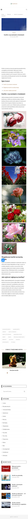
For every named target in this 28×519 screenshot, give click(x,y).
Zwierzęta (5, 455)
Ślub (4, 445)
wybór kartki (5, 342)
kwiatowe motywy (18, 334)
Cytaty (4, 403)
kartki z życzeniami (6, 334)
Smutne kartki (14, 370)
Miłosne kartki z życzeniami (16, 467)
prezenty (4, 339)
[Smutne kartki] (14, 360)
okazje (9, 336)
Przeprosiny (5, 439)
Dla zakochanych (6, 406)
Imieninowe (5, 413)
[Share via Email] (2, 260)
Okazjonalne (5, 426)
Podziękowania (6, 429)
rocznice (11, 339)
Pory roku (5, 435)
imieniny (4, 331)
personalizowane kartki (19, 336)
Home (2, 14)
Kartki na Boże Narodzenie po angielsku (19, 503)
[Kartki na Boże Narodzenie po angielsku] (5, 505)
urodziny (18, 339)
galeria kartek (16, 329)
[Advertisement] (14, 53)
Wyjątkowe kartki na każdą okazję (11, 87)
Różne (4, 442)
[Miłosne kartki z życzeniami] (5, 469)
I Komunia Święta (7, 409)
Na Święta (5, 422)
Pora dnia (5, 432)
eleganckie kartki (6, 329)
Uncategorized (6, 449)
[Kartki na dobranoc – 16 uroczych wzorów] (5, 496)
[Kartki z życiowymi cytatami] (5, 487)
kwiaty (4, 336)
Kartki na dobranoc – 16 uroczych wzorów (19, 494)
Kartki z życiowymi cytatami (17, 485)
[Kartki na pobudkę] (5, 478)
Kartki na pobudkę (17, 475)
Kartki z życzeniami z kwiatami (10, 84)
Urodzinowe (5, 452)
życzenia (13, 342)
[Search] (26, 9)
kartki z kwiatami (12, 331)
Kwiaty (4, 416)
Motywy (9, 14)
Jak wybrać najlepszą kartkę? (10, 90)
